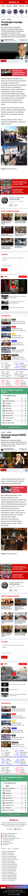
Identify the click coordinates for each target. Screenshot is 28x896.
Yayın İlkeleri (16, 848)
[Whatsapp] (20, 829)
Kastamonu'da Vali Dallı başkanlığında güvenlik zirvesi (7, 622)
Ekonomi (21, 6)
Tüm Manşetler (6, 841)
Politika (15, 6)
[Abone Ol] (26, 61)
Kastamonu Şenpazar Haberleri (9, 875)
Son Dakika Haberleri (8, 843)
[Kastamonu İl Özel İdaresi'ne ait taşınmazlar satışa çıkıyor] (21, 602)
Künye (9, 848)
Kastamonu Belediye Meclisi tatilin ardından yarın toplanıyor (20, 622)
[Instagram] (13, 205)
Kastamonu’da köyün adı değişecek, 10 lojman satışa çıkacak (6, 607)
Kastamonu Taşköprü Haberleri (9, 878)
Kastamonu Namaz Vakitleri (9, 836)
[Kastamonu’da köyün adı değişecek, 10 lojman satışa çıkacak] (7, 602)
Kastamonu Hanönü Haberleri (9, 867)
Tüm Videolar (22, 276)
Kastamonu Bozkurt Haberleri (9, 857)
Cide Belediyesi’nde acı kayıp (23, 375)
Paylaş (4, 60)
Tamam (18, 894)
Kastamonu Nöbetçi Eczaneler (10, 833)
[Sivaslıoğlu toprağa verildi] (14, 51)
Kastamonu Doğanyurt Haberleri (9, 865)
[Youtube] (16, 205)
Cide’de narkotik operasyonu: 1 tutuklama (9, 383)
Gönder (4, 269)
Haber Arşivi (6, 844)
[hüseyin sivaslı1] (14, 155)
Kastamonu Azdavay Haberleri (9, 856)
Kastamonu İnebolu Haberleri (9, 870)
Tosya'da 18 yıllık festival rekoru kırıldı (18, 351)
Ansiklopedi (15, 355)
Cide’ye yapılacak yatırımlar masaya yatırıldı (18, 322)
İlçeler (13, 319)
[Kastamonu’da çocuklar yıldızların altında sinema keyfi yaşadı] (7, 241)
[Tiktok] (18, 829)
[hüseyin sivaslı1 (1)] (14, 136)
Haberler (3, 19)
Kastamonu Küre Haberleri (8, 872)
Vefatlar (21, 371)
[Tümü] (26, 315)
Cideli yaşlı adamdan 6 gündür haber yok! (23, 383)
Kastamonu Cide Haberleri (8, 861)
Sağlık (13, 333)
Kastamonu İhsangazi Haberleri (9, 869)
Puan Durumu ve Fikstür (8, 839)
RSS (4, 888)
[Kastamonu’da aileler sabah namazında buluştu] (7, 217)
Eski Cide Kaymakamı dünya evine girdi (23, 762)
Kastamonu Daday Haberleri (8, 862)
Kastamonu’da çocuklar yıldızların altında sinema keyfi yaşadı (7, 247)
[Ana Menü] (1, 2)
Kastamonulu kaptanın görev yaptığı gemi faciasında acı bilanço (19, 330)
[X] (10, 829)
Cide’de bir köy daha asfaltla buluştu (8, 366)
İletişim (4, 848)
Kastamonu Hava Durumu (9, 835)
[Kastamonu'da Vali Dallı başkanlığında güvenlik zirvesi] (7, 616)
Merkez (9, 19)
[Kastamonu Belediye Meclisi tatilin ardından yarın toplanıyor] (21, 616)
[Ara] (26, 2)
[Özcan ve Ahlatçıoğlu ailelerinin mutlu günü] (21, 217)
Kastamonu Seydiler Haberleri (9, 877)
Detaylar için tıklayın (14, 427)
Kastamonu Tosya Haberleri (8, 880)
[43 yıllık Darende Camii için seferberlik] (21, 241)
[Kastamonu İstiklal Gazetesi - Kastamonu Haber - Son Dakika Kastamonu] (14, 2)
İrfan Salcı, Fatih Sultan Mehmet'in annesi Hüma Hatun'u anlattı (18, 358)
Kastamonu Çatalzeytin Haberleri (10, 859)
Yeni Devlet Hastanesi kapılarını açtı (18, 336)
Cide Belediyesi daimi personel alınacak (8, 375)
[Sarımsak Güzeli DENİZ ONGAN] (14, 460)
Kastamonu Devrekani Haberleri (9, 864)
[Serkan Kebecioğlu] (4, 200)
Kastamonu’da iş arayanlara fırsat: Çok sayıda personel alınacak (23, 366)
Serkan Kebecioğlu (14, 199)
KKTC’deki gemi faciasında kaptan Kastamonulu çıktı (9, 762)
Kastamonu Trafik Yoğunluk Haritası (11, 838)
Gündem (9, 6)
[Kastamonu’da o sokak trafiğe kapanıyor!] (21, 230)
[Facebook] (7, 829)
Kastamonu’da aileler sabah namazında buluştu (6, 222)
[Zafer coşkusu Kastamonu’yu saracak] (7, 230)
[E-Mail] (10, 205)
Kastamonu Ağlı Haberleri (8, 853)
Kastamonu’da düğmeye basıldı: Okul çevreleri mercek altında (18, 344)
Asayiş (3, 6)
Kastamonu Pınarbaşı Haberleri (9, 873)
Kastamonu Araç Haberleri (8, 854)
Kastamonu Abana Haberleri (9, 851)
